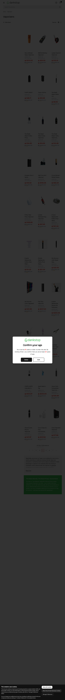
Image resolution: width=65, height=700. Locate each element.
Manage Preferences (47, 694)
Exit (38, 360)
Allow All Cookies (47, 687)
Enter (26, 360)
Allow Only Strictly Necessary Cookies (51, 690)
